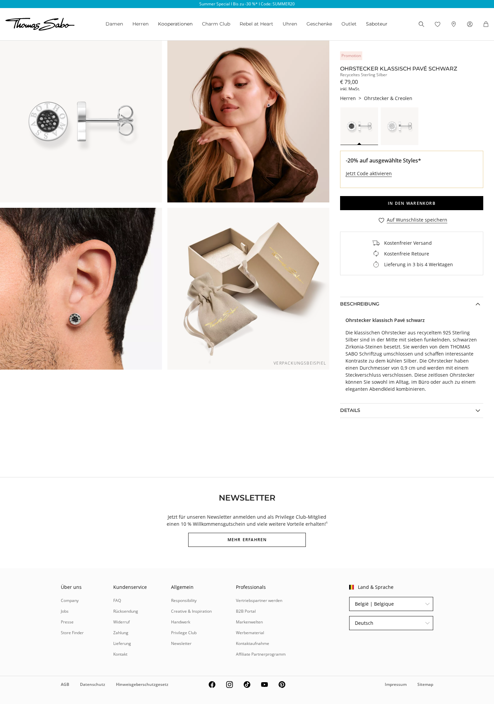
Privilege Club (184, 633)
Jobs (65, 611)
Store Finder (72, 633)
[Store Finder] (454, 24)
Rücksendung (125, 611)
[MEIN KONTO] (470, 24)
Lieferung (122, 643)
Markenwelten (249, 622)
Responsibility (184, 600)
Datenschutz (92, 684)
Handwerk (180, 622)
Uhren (290, 24)
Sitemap (425, 684)
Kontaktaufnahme (252, 643)
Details (350, 410)
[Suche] (421, 24)
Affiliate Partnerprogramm (261, 654)
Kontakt (120, 654)
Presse (67, 622)
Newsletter (181, 643)
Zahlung (120, 633)
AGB (65, 684)
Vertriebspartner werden (259, 600)
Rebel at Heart (256, 24)
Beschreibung (359, 304)
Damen (114, 24)
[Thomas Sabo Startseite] (40, 24)
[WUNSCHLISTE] (437, 24)
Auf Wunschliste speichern (417, 220)
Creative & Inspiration (191, 611)
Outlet (349, 24)
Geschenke (319, 24)
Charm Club (216, 24)
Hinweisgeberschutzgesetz (142, 684)
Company (70, 600)
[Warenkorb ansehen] (486, 24)
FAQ (117, 600)
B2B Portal (246, 611)
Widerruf (121, 622)
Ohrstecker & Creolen (388, 98)
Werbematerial (250, 633)
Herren (140, 24)
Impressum (396, 684)
